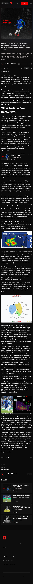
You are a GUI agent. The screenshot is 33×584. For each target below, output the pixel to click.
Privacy (15, 575)
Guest (24, 577)
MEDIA (19, 543)
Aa (22, 68)
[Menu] (31, 3)
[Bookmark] (7, 68)
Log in (18, 3)
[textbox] (16, 264)
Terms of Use (6, 575)
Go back (6, 3)
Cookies (23, 575)
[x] (3, 560)
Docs (18, 577)
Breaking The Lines (10, 63)
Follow (29, 474)
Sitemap (10, 577)
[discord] (12, 560)
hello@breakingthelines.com (11, 557)
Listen (27, 68)
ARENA (4, 543)
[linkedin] (6, 560)
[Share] (31, 68)
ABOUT (5, 547)
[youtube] (9, 560)
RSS (3, 577)
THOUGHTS (12, 543)
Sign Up (24, 3)
